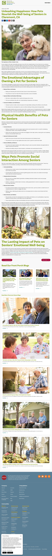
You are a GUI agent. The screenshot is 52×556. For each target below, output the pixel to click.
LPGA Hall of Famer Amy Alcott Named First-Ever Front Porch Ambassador (42, 279)
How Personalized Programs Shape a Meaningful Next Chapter (17, 395)
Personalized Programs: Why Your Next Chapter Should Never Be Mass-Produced (21, 325)
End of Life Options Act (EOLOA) (5, 499)
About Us (3, 487)
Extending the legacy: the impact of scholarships (25, 279)
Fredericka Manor (24, 544)
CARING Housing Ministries (24, 496)
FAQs (11, 500)
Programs (12, 492)
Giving (11, 494)
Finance (3, 494)
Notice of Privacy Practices (23, 549)
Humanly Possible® (13, 496)
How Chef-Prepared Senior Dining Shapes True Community (16, 429)
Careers (3, 490)
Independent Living (22, 487)
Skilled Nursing (22, 494)
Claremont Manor (29, 252)
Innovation (12, 487)
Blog (11, 498)
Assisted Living (22, 490)
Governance (4, 496)
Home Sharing (21, 498)
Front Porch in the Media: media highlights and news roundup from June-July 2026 (9, 280)
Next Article (45, 260)
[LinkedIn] (7, 20)
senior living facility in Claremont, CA (18, 252)
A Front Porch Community (11, 3)
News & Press (4, 492)
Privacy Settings (44, 549)
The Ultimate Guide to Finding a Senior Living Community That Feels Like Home (20, 464)
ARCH (11, 490)
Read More (4, 290)
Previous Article (8, 260)
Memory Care (21, 492)
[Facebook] (2, 20)
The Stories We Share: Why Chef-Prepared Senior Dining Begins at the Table (19, 360)
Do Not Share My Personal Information (34, 549)
